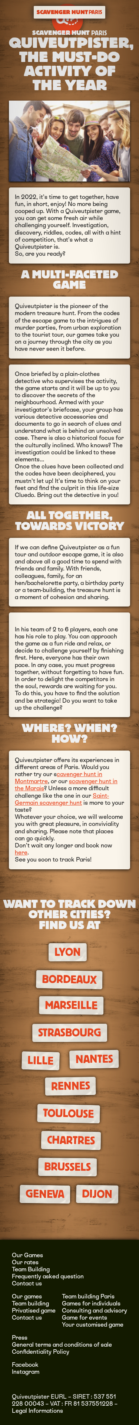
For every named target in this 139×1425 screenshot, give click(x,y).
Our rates (25, 1262)
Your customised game (92, 1324)
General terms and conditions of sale (62, 1344)
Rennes (70, 1086)
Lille (40, 1061)
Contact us (27, 1283)
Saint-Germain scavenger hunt (62, 799)
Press (19, 1337)
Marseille (71, 1005)
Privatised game (34, 1310)
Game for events (84, 1317)
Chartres (71, 1140)
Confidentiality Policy (40, 1351)
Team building (30, 1303)
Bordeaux (69, 980)
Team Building (31, 1269)
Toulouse (68, 1113)
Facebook (25, 1364)
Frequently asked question (48, 1276)
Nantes (94, 1059)
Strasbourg (69, 1033)
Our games (27, 1296)
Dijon (97, 1194)
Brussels (67, 1167)
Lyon (67, 952)
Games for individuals (91, 1303)
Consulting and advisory (94, 1310)
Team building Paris (88, 1296)
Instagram (25, 1371)
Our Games (27, 1255)
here (21, 852)
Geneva (45, 1194)
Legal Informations (37, 1410)
